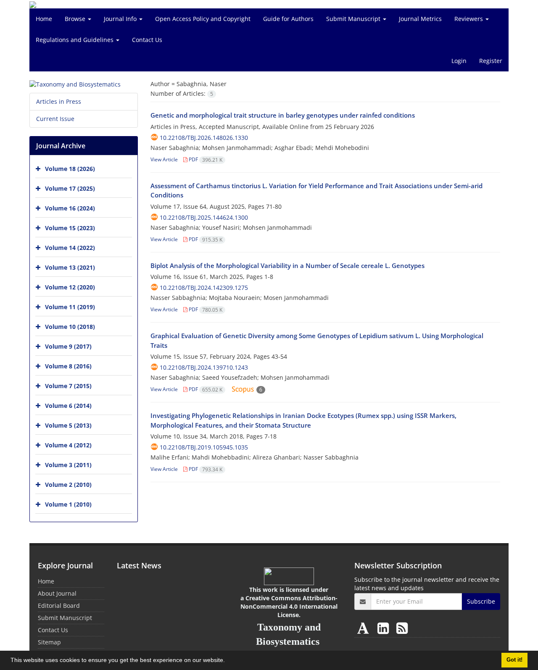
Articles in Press (58, 101)
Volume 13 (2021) (70, 267)
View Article (164, 159)
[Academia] (364, 628)
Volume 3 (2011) (68, 465)
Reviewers (469, 19)
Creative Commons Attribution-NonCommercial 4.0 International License (289, 606)
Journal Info (121, 19)
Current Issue (55, 119)
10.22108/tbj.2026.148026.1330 (204, 138)
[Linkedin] (384, 628)
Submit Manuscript (354, 19)
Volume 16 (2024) (70, 208)
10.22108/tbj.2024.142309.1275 (204, 288)
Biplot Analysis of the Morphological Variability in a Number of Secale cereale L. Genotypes (287, 265)
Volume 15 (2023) (70, 228)
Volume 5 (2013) (68, 425)
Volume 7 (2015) (68, 386)
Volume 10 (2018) (70, 327)
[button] (228, 661)
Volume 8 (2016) (68, 366)
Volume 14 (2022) (70, 248)
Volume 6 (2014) (68, 406)
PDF (204, 159)
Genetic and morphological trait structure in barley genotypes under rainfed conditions (282, 115)
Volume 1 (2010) (68, 504)
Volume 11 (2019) (70, 307)
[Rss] (402, 628)
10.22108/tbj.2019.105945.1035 (204, 447)
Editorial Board (59, 606)
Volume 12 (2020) (70, 287)
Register (490, 61)
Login (459, 61)
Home (44, 19)
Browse (76, 19)
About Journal (57, 593)
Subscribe (481, 601)
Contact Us (147, 40)
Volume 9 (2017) (68, 346)
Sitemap (49, 642)
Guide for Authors (288, 19)
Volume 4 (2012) (68, 445)
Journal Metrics (420, 19)
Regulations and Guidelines (75, 40)
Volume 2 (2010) (68, 485)
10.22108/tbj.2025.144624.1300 (204, 217)
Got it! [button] (514, 660)
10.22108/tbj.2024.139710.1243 (204, 367)
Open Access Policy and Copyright (203, 19)
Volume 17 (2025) (70, 188)
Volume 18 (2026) (70, 169)
